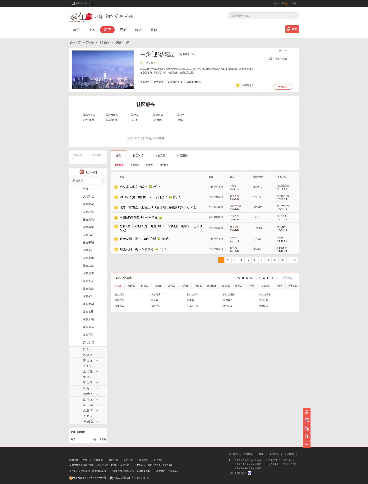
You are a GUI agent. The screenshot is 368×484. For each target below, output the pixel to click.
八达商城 (155, 294)
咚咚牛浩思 (236, 206)
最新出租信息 (194, 81)
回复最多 (164, 165)
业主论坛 (104, 42)
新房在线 (128, 460)
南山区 (144, 285)
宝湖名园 (227, 300)
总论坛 (90, 42)
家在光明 (88, 273)
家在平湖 (88, 242)
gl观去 (233, 185)
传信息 (233, 248)
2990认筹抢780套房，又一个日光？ (143, 197)
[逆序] (157, 187)
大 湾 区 (88, 196)
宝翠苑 (154, 300)
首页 (76, 30)
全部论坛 (287, 277)
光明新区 (211, 285)
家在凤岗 (88, 326)
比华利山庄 (193, 306)
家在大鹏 (88, 319)
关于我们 (233, 454)
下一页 (292, 260)
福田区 (131, 285)
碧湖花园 (263, 306)
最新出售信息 (175, 81)
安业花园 (119, 294)
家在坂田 (88, 250)
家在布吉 (88, 234)
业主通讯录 (246, 85)
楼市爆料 (234, 227)
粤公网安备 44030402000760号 (89, 477)
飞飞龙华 (234, 216)
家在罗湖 (88, 303)
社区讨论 (138, 155)
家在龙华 (88, 257)
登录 (285, 3)
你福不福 (234, 195)
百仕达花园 (229, 294)
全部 (119, 155)
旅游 (138, 30)
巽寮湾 (278, 285)
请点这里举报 (99, 471)
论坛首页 (75, 42)
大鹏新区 (225, 285)
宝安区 (158, 285)
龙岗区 (171, 285)
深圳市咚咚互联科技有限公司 (84, 465)
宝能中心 (155, 306)
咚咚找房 (98, 460)
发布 (294, 29)
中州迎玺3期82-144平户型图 (139, 217)
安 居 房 (88, 342)
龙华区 (185, 285)
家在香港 (88, 334)
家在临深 (88, 204)
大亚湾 (265, 285)
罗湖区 (117, 285)
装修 (153, 30)
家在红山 (88, 265)
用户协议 (273, 454)
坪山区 (198, 285)
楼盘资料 (145, 81)
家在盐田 (88, 311)
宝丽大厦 (263, 300)
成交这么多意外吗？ (133, 187)
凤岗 (252, 285)
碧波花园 (227, 306)
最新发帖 (135, 165)
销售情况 (158, 81)
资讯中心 (143, 460)
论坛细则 (289, 454)
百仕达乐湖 (265, 294)
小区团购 (182, 155)
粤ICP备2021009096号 (160, 465)
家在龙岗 (88, 219)
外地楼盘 (292, 285)
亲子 (122, 30)
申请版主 (283, 86)
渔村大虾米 (283, 195)
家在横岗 (88, 227)
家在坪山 (88, 211)
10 (282, 260)
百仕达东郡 (193, 294)
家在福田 (88, 296)
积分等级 (248, 454)
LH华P (233, 237)
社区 (91, 30)
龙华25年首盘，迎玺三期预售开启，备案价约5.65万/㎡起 (158, 207)
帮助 (261, 454)
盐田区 (238, 285)
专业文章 (160, 155)
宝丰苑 (190, 300)
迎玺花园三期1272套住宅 (137, 249)
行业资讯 (158, 460)
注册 (293, 3)
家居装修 (113, 460)
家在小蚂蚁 (281, 58)
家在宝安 (88, 280)
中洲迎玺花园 (216, 186)
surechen (282, 248)
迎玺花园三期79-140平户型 (138, 239)
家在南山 (88, 288)
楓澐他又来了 (284, 185)
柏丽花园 (119, 300)
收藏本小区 (188, 54)
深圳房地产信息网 (78, 460)
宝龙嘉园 (119, 306)
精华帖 (149, 165)
